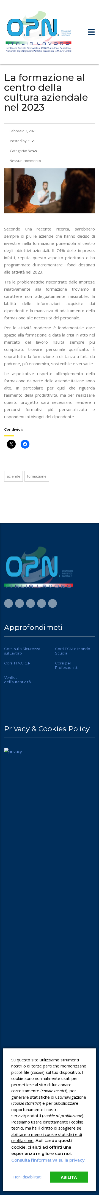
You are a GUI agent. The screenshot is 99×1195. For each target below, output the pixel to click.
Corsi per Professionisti (66, 665)
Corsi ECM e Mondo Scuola (72, 650)
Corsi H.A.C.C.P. (17, 663)
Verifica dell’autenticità (17, 679)
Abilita (69, 1177)
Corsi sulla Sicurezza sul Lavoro (22, 650)
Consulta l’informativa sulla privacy (48, 1160)
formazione (36, 476)
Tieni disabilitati (27, 1177)
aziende (13, 476)
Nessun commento (25, 160)
